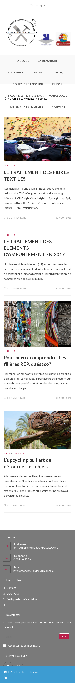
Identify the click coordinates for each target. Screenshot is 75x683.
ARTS (7, 453)
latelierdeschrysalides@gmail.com (33, 570)
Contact (11, 587)
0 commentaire (16, 217)
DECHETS (10, 165)
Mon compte (37, 5)
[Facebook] (8, 666)
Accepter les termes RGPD (24, 645)
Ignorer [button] (9, 677)
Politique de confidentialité (22, 599)
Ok (64, 636)
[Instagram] (18, 666)
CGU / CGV (13, 593)
